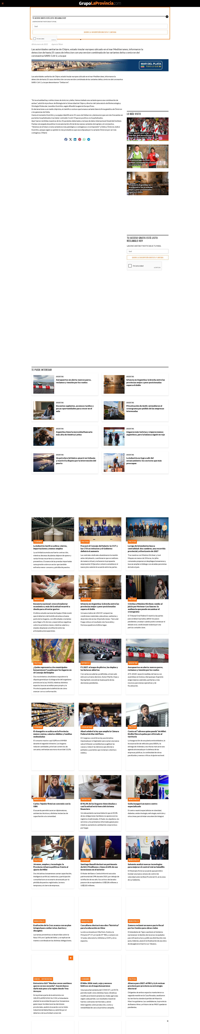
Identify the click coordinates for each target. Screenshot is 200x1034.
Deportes (85, 663)
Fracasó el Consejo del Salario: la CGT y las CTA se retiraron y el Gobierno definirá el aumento (99, 548)
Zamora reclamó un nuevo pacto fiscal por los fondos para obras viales (146, 926)
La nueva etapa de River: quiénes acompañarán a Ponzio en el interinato (142, 162)
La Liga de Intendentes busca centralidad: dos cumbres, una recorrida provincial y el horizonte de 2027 (146, 548)
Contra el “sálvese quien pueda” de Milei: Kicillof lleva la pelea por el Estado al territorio (147, 734)
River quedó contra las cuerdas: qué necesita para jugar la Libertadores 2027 (141, 135)
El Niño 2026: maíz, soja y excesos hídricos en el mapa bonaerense (96, 984)
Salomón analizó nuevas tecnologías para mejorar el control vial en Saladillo (146, 865)
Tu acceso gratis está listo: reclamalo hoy (142, 239)
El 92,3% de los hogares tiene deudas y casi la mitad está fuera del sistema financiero (99, 806)
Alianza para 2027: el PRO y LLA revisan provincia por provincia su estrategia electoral (146, 986)
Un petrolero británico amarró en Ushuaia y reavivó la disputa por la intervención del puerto (76, 461)
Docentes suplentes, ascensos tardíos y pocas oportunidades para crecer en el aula (75, 408)
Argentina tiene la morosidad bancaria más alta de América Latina (74, 433)
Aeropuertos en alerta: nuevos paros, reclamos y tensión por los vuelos (73, 381)
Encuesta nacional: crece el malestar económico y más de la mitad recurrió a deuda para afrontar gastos (51, 606)
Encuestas (38, 599)
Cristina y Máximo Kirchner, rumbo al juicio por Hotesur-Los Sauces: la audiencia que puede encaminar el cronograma (145, 608)
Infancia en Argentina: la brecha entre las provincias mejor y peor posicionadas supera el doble (145, 382)
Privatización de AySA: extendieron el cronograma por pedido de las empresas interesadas (145, 408)
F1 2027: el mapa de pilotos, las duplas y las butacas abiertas (99, 668)
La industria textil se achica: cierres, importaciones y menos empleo (50, 547)
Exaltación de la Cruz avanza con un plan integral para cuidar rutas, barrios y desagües (52, 928)
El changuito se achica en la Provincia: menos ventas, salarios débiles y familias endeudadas (52, 734)
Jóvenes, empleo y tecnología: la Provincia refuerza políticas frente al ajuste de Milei (50, 867)
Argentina (60, 376)
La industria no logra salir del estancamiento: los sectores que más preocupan (144, 461)
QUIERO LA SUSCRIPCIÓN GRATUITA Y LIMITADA (147, 257)
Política (85, 542)
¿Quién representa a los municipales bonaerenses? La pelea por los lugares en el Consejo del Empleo (52, 670)
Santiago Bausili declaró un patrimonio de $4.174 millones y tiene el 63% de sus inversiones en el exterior (99, 867)
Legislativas (86, 727)
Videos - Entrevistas (43, 979)
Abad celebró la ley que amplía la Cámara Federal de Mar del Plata (100, 732)
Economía (38, 542)
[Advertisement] (78, 89)
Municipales (39, 799)
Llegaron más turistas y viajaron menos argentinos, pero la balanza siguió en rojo (145, 433)
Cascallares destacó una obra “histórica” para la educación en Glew (100, 926)
